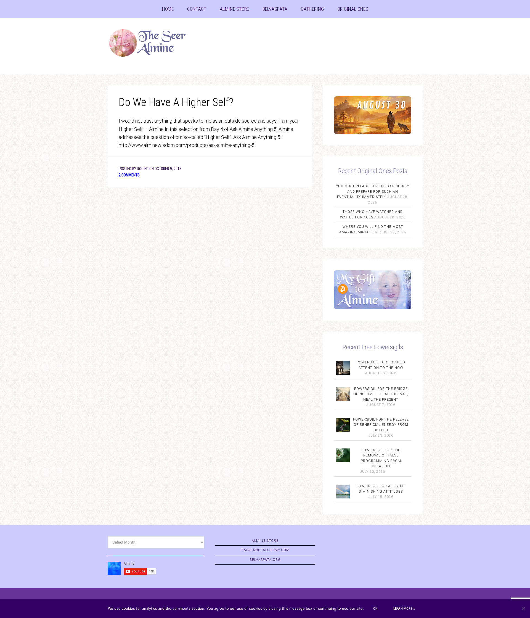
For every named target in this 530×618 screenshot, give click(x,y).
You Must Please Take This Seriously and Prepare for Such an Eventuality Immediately (372, 191)
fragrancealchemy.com (265, 550)
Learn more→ (404, 608)
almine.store (265, 541)
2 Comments (129, 175)
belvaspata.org (265, 560)
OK (375, 608)
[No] (523, 608)
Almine (152, 43)
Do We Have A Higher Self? (176, 102)
